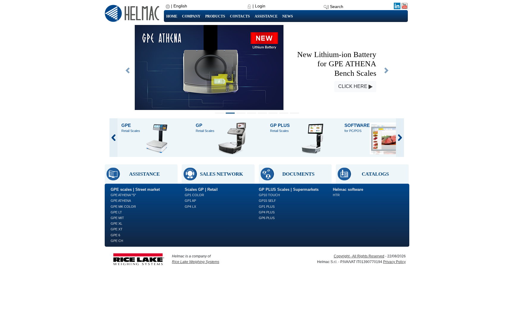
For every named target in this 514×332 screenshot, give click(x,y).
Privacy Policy (394, 262)
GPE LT (116, 212)
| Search (335, 6)
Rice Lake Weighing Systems (195, 262)
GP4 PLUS (267, 212)
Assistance (266, 16)
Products (215, 16)
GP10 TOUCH (269, 195)
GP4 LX (190, 206)
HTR (336, 195)
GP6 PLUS (267, 218)
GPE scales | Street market (135, 189)
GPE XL (116, 223)
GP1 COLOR (194, 195)
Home (171, 16)
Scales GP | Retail (201, 189)
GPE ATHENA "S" (123, 195)
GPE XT (117, 229)
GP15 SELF (267, 200)
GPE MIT (117, 218)
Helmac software (348, 189)
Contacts (240, 16)
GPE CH (117, 241)
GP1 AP (190, 200)
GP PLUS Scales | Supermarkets (289, 189)
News (287, 16)
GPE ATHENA (121, 200)
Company (191, 16)
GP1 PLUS (267, 206)
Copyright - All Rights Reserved (359, 256)
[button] (128, 70)
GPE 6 (115, 235)
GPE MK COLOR (123, 206)
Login (260, 6)
